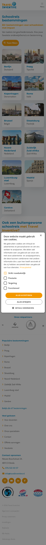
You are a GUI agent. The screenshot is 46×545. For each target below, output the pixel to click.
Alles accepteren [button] (24, 295)
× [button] (41, 235)
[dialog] (23, 272)
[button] (23, 308)
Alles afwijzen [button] (24, 302)
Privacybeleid (25, 267)
